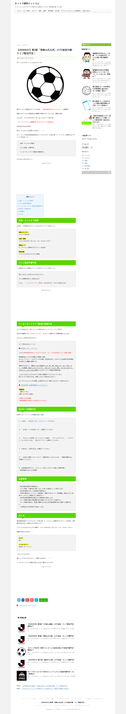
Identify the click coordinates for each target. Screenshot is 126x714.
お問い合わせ (86, 11)
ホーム (19, 11)
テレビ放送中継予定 (24, 203)
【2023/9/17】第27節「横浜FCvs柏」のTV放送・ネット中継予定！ (51, 660)
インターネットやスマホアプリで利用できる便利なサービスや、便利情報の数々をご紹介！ (63, 705)
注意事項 (21, 211)
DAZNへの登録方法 (24, 208)
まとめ (20, 214)
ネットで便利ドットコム (27, 3)
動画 (40, 11)
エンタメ (87, 155)
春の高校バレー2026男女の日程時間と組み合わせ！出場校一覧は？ (101, 89)
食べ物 (57, 11)
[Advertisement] (63, 27)
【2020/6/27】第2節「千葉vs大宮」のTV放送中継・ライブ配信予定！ (45, 686)
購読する (87, 44)
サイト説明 (26, 11)
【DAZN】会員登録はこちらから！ (34, 385)
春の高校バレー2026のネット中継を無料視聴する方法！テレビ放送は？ (101, 103)
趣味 (45, 11)
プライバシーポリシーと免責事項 (70, 11)
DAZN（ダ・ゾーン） (29, 348)
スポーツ (34, 11)
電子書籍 (50, 11)
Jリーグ (27, 605)
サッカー (34, 605)
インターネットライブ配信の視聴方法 (30, 206)
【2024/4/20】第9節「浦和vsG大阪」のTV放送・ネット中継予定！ (51, 636)
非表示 (32, 196)
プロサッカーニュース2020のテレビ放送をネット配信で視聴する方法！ (46, 688)
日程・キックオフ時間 (25, 201)
